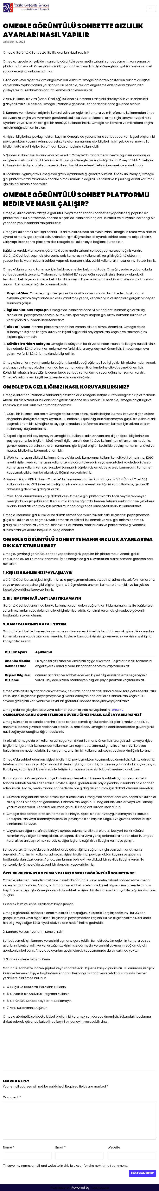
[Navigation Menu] (151, 8)
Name (8, 1147)
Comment (12, 1097)
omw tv (117, 710)
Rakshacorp (59, 1187)
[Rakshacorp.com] (26, 8)
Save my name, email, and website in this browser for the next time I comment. (67, 1165)
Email (60, 1147)
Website (114, 1147)
